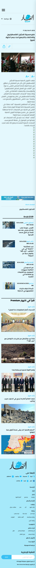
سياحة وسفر (31, 534)
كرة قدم (32, 513)
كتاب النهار (29, 241)
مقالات (33, 504)
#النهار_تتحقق (30, 538)
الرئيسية (32, 487)
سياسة (33, 497)
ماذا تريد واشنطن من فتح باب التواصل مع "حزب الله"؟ (19, 339)
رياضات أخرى (32, 520)
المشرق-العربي (28, 222)
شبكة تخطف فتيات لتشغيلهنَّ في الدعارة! (25, 289)
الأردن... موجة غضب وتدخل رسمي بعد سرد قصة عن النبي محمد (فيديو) (25, 231)
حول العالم (22, 534)
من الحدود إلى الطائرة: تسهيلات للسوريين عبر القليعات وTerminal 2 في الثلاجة (25, 272)
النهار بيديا (31, 541)
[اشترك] (18, 198)
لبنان (33, 494)
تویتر (31, 476)
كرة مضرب (16, 513)
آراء (25, 507)
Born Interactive (21, 564)
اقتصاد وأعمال (28, 262)
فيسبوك (25, 476)
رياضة (33, 511)
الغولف (13, 517)
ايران (33, 491)
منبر (20, 507)
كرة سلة (25, 513)
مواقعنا (6, 18)
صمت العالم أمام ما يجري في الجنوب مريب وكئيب (19, 399)
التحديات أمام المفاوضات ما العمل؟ (21, 309)
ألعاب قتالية (21, 517)
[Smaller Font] (32, 76)
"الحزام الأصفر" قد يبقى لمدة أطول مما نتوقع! (20, 431)
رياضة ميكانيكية (31, 517)
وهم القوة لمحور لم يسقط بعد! (23, 369)
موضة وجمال (21, 531)
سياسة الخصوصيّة (29, 545)
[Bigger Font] (27, 76)
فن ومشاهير (31, 531)
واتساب (18, 481)
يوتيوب (17, 476)
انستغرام (9, 476)
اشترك (6, 557)
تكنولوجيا (32, 524)
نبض (31, 481)
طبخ (14, 531)
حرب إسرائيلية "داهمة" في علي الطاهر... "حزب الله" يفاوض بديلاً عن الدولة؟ (26, 251)
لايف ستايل (31, 528)
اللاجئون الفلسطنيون (27, 209)
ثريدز (25, 481)
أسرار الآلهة (18, 497)
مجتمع (31, 283)
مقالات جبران (13, 507)
